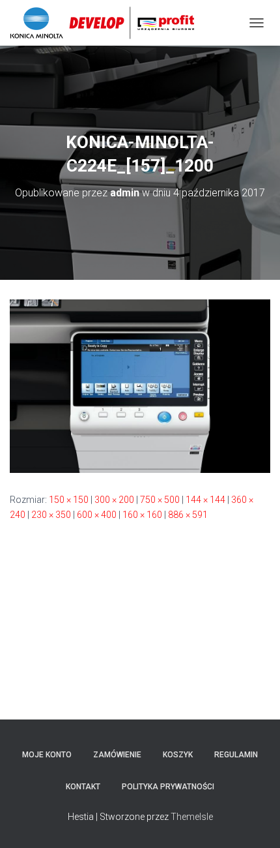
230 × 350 (51, 514)
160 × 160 (142, 514)
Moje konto (47, 754)
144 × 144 (205, 499)
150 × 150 (69, 499)
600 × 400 (97, 514)
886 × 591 (188, 514)
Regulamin (236, 754)
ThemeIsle (192, 816)
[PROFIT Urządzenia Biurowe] (107, 23)
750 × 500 (160, 499)
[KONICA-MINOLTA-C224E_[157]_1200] (140, 385)
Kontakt (83, 786)
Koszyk (178, 754)
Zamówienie (117, 754)
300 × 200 (114, 499)
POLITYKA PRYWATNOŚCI (168, 786)
